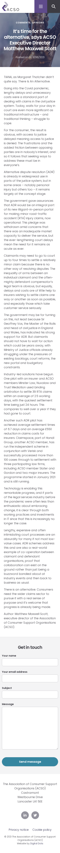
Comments (23, 22)
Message (8, 704)
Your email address (14, 672)
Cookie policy (42, 830)
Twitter (35, 815)
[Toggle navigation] (40, 6)
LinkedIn (25, 815)
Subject (7, 688)
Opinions (38, 22)
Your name (9, 656)
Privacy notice (19, 830)
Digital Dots (36, 843)
